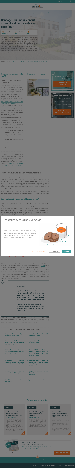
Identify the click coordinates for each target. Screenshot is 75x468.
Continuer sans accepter (38, 251)
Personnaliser (54, 251)
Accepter (66, 251)
